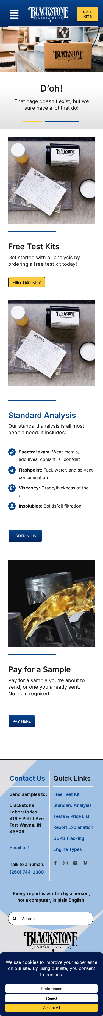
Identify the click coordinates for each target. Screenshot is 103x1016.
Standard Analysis (42, 415)
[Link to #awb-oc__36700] (14, 14)
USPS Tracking (68, 838)
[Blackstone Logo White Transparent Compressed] (48, 7)
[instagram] (65, 863)
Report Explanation (73, 827)
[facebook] (55, 863)
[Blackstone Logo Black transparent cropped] (50, 933)
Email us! (19, 847)
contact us (27, 778)
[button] (73, 849)
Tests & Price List (71, 816)
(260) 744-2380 (27, 872)
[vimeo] (85, 863)
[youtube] (75, 863)
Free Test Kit (66, 794)
